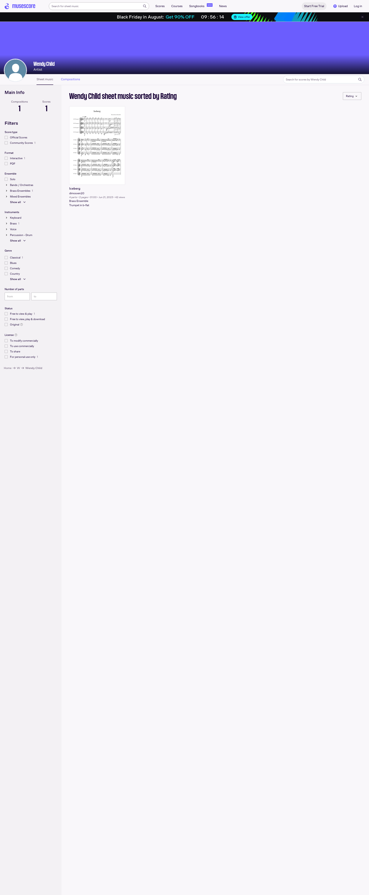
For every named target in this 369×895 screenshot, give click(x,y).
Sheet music (45, 79)
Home (8, 368)
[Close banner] (362, 16)
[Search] (144, 6)
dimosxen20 (76, 193)
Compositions (70, 79)
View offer (244, 16)
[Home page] (20, 6)
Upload (343, 6)
